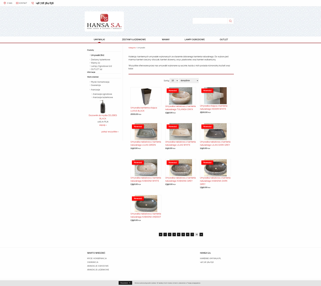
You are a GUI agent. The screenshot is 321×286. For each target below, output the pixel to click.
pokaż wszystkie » (110, 131)
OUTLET (224, 39)
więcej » (103, 125)
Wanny (166, 39)
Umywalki (99, 39)
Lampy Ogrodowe (195, 39)
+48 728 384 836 (45, 3)
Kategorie (132, 48)
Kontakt (23, 3)
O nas (9, 3)
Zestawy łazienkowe (134, 39)
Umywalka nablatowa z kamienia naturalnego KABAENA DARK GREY (215, 181)
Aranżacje (95, 89)
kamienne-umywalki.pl (210, 258)
